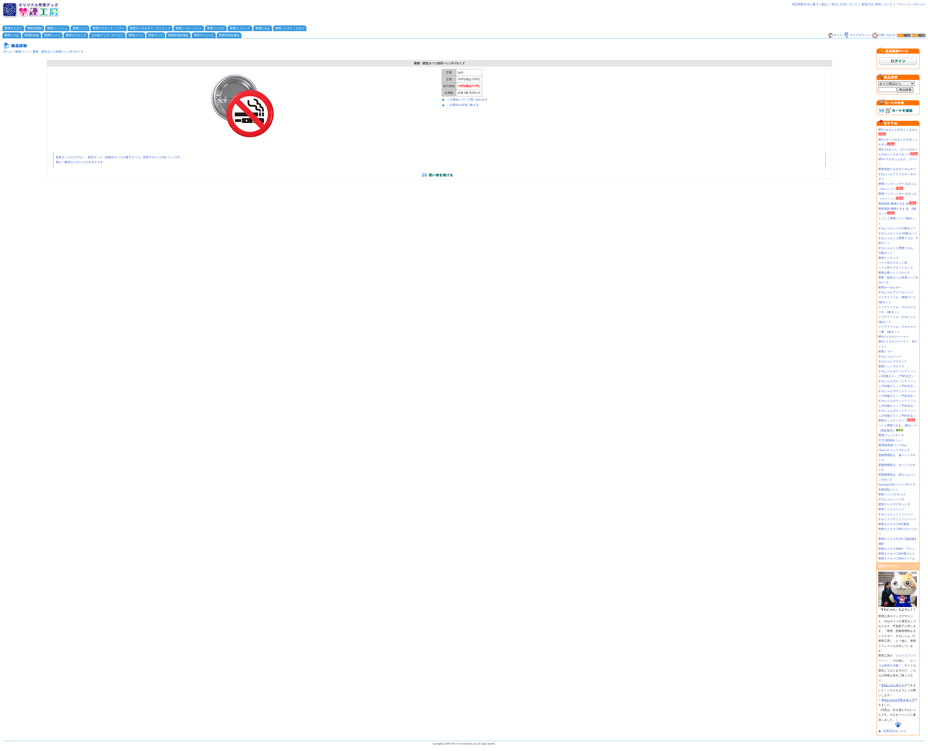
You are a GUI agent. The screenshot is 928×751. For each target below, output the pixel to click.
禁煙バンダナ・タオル (289, 28)
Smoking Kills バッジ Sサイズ (896, 484)
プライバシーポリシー (911, 4)
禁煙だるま (262, 28)
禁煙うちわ (12, 35)
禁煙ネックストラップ (892, 420)
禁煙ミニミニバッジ (891, 509)
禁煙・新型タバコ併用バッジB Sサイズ (58, 51)
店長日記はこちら (894, 731)
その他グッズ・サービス (107, 35)
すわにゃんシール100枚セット (897, 233)
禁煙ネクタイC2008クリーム (896, 558)
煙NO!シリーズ (204, 35)
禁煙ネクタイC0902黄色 (895, 524)
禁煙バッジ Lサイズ (891, 435)
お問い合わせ (886, 35)
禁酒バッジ (136, 35)
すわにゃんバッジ (889, 356)
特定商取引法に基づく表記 (809, 4)
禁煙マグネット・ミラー (108, 28)
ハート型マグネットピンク (895, 267)
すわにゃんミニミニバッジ (895, 514)
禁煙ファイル (216, 28)
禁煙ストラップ (888, 258)
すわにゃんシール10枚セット (897, 228)
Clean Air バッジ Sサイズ (894, 450)
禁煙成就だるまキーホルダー (897, 169)
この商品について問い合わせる (467, 99)
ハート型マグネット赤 (892, 263)
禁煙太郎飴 (34, 28)
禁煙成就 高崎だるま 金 (893, 203)
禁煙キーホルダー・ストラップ (150, 28)
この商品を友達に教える (463, 105)
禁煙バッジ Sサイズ (891, 366)
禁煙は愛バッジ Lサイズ (894, 272)
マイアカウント (860, 35)
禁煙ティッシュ (57, 28)
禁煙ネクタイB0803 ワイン (896, 549)
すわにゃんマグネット (892, 361)
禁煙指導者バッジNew (892, 445)
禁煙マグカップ (76, 35)
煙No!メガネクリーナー (893, 336)
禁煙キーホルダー (889, 287)
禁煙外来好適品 (178, 35)
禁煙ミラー (885, 351)
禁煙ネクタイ (13, 28)
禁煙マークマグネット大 (894, 504)
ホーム (838, 35)
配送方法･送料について (877, 4)
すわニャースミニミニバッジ (897, 519)
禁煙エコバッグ (240, 28)
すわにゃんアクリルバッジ (895, 292)
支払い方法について (844, 4)
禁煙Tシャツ (52, 35)
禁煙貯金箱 (31, 35)
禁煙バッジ (80, 28)
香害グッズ (155, 35)
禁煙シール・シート (189, 28)
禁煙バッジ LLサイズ (892, 494)
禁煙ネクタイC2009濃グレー (896, 553)
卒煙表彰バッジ (888, 489)
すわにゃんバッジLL (891, 499)
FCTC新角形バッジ (890, 440)
